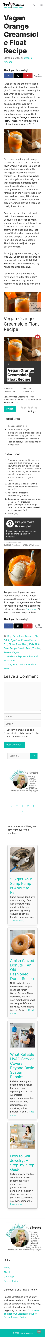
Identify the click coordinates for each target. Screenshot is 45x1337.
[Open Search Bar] (34, 5)
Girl (5, 644)
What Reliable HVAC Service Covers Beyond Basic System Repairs (22, 1065)
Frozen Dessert (29, 640)
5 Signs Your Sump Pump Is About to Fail (21, 886)
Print (10, 409)
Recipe (13, 648)
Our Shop (9, 1276)
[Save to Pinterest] (27, 75)
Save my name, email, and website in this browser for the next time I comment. (22, 733)
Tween (7, 652)
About (7, 1272)
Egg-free (15, 640)
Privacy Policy (11, 1281)
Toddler (36, 648)
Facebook (31, 609)
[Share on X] (18, 75)
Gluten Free (15, 644)
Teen (28, 648)
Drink (6, 640)
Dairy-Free (18, 636)
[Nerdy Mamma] (13, 5)
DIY (36, 636)
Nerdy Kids (28, 644)
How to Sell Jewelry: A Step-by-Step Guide (22, 1163)
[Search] (34, 756)
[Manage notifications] (39, 1332)
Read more (18, 920)
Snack (21, 648)
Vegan (15, 652)
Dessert (29, 636)
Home (7, 1267)
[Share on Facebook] (8, 75)
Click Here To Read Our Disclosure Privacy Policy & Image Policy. (21, 1313)
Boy (9, 636)
